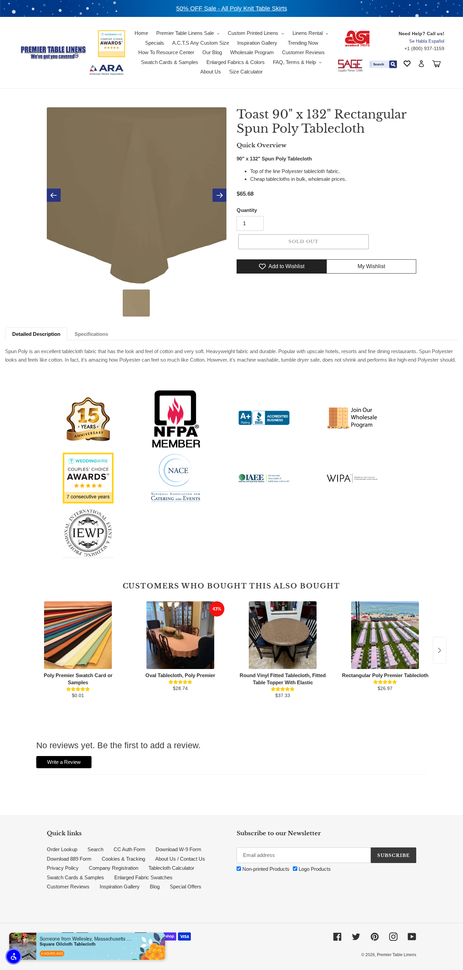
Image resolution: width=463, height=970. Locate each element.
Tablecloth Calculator (171, 868)
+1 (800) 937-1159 (424, 48)
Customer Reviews (68, 886)
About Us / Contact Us (180, 859)
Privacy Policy (63, 868)
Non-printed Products (265, 869)
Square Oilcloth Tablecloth (68, 944)
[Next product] (439, 650)
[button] (13, 956)
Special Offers (185, 886)
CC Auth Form (129, 849)
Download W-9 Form (178, 849)
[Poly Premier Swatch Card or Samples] (78, 635)
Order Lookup (62, 849)
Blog (155, 886)
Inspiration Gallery (120, 886)
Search (95, 849)
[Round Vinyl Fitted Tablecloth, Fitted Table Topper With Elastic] (283, 635)
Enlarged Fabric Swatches (143, 877)
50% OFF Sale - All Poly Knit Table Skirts (231, 8)
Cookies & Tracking (123, 859)
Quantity (247, 210)
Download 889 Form (69, 859)
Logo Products (314, 869)
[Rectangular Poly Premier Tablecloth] (385, 635)
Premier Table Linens (396, 954)
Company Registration (113, 868)
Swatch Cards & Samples (75, 877)
